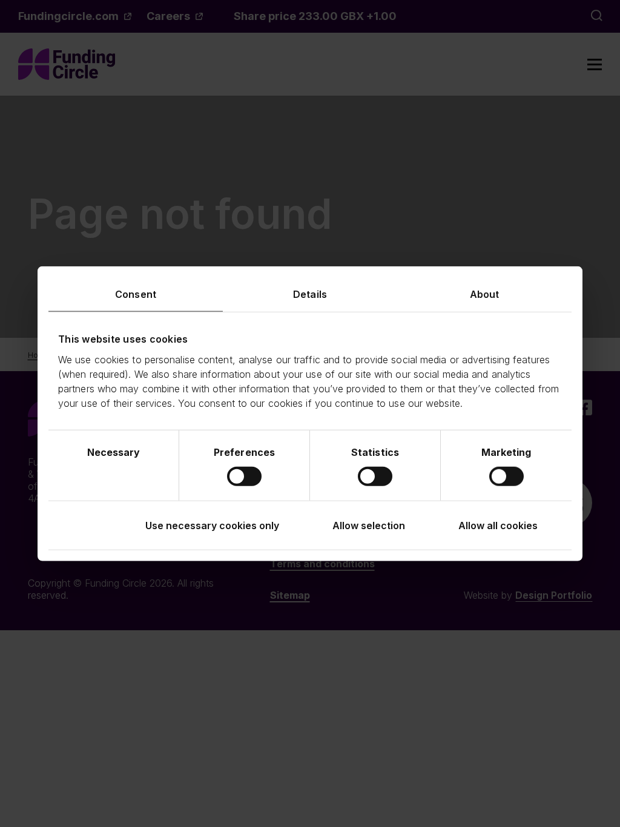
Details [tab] (310, 294)
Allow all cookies (498, 525)
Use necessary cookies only (212, 525)
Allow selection (368, 525)
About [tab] (485, 294)
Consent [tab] (135, 294)
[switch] (244, 476)
